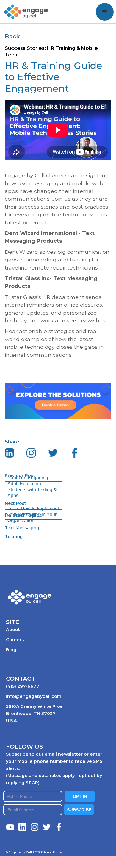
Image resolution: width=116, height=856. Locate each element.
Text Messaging (22, 527)
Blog (11, 649)
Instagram (34, 827)
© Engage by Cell (23, 852)
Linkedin (22, 827)
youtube (10, 827)
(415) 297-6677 (22, 686)
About (13, 629)
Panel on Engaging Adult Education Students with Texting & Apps (32, 486)
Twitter (47, 827)
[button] (105, 12)
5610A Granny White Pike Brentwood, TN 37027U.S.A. (34, 713)
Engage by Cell (21, 6)
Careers (15, 639)
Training (14, 536)
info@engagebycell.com (33, 696)
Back (12, 36)
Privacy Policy (51, 852)
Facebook (59, 827)
